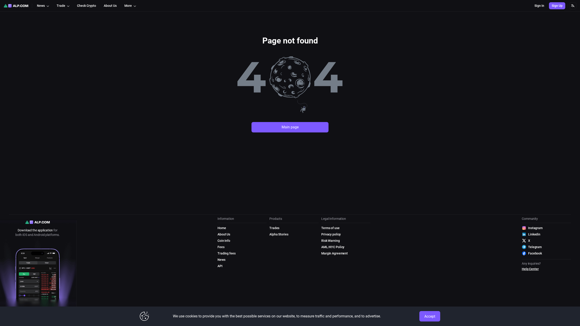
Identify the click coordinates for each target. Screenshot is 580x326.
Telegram (535, 247)
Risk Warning (330, 240)
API (220, 266)
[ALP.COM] (16, 6)
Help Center (530, 269)
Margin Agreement (334, 253)
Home (222, 228)
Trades (274, 228)
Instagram (535, 228)
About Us (224, 234)
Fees (221, 247)
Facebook (535, 253)
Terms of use (330, 228)
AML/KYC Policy (332, 247)
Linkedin (534, 234)
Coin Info (224, 240)
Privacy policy (331, 234)
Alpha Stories (278, 234)
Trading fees (227, 253)
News (221, 259)
